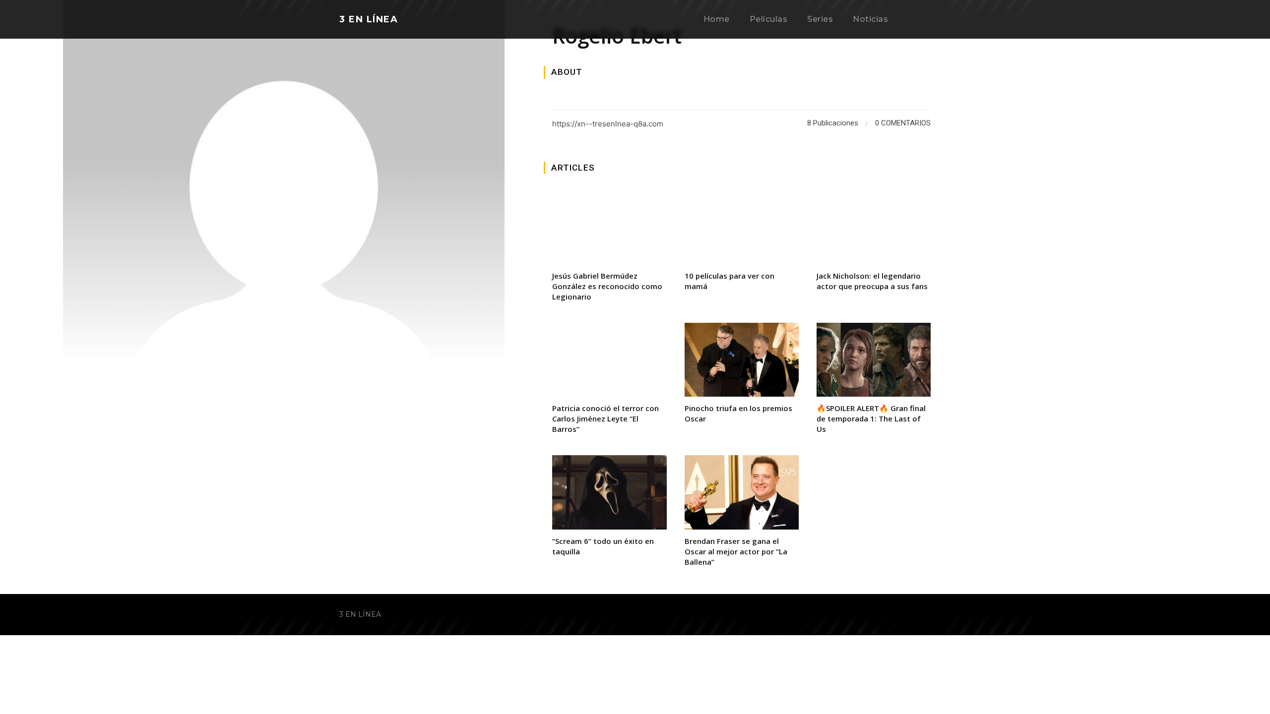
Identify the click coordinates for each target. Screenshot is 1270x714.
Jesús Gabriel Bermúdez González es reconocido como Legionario (607, 286)
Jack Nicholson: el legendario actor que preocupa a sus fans (872, 281)
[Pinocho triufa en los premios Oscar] (742, 360)
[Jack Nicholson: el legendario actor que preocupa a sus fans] (874, 227)
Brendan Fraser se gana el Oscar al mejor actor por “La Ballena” (736, 551)
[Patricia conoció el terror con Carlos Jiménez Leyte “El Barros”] (609, 360)
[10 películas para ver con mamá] (742, 227)
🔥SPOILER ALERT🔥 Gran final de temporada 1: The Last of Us (871, 418)
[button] (919, 19)
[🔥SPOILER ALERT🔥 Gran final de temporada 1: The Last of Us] (874, 360)
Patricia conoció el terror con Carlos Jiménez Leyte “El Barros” (605, 418)
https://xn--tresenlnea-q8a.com (607, 123)
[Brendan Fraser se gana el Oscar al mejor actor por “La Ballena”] (742, 492)
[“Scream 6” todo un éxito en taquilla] (609, 492)
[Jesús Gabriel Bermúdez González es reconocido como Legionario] (609, 227)
